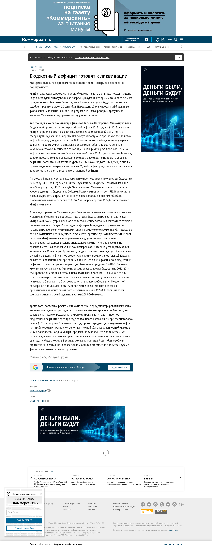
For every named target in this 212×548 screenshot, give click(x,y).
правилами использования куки (92, 57)
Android (91, 509)
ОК (179, 57)
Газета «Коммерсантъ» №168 (44, 380)
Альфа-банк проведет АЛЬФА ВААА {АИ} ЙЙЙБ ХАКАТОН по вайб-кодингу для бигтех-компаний (50, 484)
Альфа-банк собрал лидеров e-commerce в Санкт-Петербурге (84, 483)
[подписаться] (49, 390)
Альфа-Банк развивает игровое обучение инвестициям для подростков (124, 483)
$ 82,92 (39, 46)
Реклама (92, 503)
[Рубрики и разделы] (182, 39)
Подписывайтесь (119, 367)
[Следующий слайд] (181, 479)
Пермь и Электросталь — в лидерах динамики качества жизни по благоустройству (159, 484)
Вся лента (169, 544)
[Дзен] (155, 504)
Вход (170, 39)
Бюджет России (36, 67)
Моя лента (44, 544)
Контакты (67, 509)
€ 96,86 (48, 46)
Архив (65, 506)
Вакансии (92, 506)
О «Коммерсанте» (71, 503)
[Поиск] (176, 39)
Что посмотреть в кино (90, 46)
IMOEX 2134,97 (68, 46)
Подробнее (173, 530)
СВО (148, 46)
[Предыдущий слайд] (31, 479)
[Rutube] (168, 504)
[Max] (174, 504)
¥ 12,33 (57, 46)
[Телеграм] (143, 504)
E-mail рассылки (120, 509)
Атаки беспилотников (113, 46)
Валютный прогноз (134, 46)
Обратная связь (120, 503)
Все (52, 471)
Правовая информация (124, 506)
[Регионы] (157, 39)
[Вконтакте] (149, 504)
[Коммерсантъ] (36, 40)
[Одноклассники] (162, 504)
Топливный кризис (162, 46)
